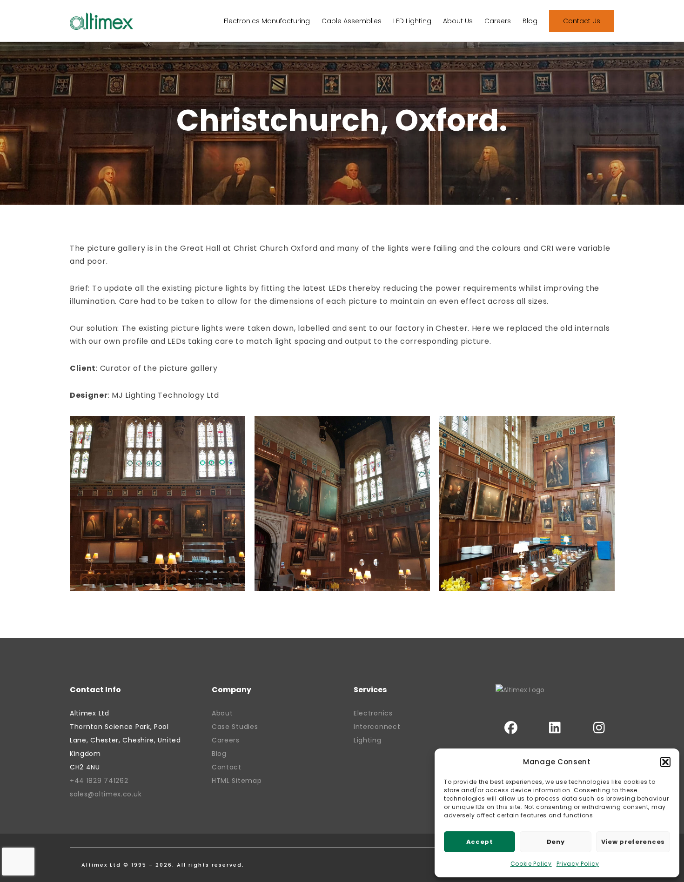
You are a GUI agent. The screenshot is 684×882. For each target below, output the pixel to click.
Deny (556, 841)
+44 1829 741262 (99, 780)
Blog (219, 753)
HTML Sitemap (237, 780)
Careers (226, 740)
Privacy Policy (578, 864)
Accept (479, 841)
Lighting (368, 740)
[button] (665, 762)
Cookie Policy (531, 864)
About (222, 713)
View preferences (633, 841)
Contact (226, 767)
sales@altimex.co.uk (105, 794)
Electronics (373, 713)
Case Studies (235, 726)
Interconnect (377, 726)
